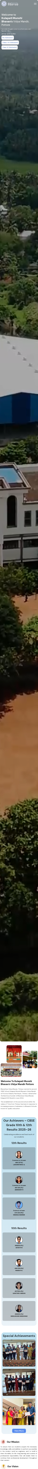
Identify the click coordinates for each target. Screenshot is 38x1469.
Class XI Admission (9, 47)
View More (19, 1431)
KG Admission (7, 38)
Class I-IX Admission (10, 42)
